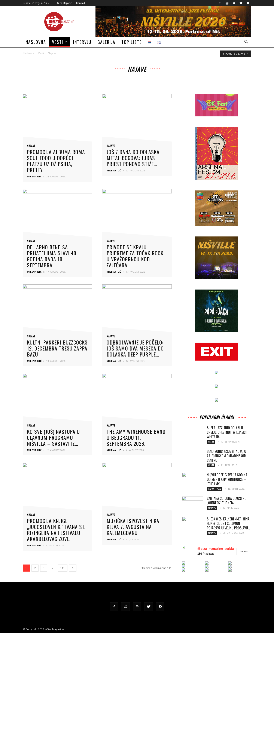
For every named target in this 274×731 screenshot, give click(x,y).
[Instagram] (227, 3)
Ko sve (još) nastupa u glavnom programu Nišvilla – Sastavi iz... (53, 437)
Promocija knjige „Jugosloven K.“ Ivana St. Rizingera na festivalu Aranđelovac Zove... (56, 529)
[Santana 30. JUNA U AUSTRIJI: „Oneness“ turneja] (192, 501)
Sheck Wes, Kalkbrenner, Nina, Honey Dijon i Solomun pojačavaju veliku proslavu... (228, 523)
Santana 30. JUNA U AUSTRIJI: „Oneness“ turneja (227, 500)
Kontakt (80, 2)
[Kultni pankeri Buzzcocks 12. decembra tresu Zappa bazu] (57, 309)
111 (62, 568)
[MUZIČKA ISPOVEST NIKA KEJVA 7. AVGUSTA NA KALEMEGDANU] (137, 488)
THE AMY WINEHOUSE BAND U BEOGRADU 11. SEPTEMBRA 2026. (136, 437)
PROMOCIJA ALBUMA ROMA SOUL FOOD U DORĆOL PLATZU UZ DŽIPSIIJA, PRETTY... (56, 161)
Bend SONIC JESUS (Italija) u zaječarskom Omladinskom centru (226, 456)
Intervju (82, 42)
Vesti (57, 42)
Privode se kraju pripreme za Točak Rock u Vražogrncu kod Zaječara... (135, 256)
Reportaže (214, 488)
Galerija (106, 42)
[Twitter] (241, 3)
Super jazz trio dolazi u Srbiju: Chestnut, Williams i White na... (227, 432)
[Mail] (234, 3)
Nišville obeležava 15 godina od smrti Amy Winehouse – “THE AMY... (227, 479)
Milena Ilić (34, 176)
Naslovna (36, 42)
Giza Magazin (64, 2)
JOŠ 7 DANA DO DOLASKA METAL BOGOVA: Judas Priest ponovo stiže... (133, 158)
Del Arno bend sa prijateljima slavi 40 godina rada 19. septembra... (51, 256)
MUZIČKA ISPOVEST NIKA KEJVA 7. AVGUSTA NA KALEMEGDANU (133, 526)
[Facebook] (220, 3)
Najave (31, 145)
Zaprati (244, 551)
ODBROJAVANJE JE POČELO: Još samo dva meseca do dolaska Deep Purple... (135, 348)
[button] (246, 42)
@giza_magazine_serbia (215, 548)
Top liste (131, 42)
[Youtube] (248, 3)
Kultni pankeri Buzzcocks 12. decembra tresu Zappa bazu (57, 348)
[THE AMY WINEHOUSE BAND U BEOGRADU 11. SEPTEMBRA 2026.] (137, 399)
